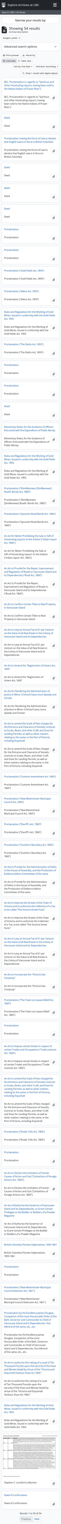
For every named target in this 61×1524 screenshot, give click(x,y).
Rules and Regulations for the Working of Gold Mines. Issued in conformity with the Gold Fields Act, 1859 (29, 315)
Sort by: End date (22, 66)
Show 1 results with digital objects (41, 73)
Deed (7, 117)
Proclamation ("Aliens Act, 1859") (21, 291)
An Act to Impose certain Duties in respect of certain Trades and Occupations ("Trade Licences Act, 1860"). (30, 1050)
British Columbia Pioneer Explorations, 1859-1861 (30, 1244)
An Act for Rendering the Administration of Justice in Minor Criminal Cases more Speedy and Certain (30, 695)
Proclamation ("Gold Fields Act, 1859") (24, 270)
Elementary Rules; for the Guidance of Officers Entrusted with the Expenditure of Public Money (29, 428)
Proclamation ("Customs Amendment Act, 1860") (30, 776)
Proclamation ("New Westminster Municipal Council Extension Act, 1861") (27, 1289)
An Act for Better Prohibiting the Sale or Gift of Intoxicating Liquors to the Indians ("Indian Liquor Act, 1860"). (30, 539)
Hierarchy (30, 55)
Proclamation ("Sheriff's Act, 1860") (22, 824)
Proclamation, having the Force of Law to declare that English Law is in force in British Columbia (30, 140)
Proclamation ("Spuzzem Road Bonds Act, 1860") (30, 513)
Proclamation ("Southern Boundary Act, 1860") (29, 844)
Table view (25, 61)
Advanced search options (20, 46)
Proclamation (11, 229)
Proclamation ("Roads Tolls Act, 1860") (24, 1131)
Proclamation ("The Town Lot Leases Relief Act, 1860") (29, 1001)
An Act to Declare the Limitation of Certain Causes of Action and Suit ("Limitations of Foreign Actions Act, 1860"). (30, 1176)
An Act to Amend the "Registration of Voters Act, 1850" (29, 667)
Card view (10, 61)
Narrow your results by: (30, 20)
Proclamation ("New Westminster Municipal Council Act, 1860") (27, 800)
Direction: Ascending (46, 66)
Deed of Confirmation (15, 1495)
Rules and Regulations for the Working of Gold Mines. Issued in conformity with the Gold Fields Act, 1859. (29, 459)
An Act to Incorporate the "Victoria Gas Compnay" (25, 976)
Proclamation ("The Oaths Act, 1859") (23, 344)
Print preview (12, 55)
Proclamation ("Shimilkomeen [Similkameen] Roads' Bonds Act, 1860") (27, 490)
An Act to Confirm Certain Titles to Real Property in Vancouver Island (30, 606)
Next (36, 1519)
